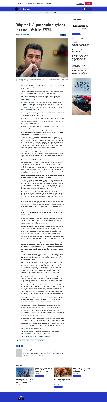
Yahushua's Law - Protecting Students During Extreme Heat (80, 65)
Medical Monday (50, 126)
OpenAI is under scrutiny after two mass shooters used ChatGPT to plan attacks (43, 370)
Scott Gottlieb (31, 99)
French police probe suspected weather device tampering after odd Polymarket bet (24, 381)
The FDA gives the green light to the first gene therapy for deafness (62, 381)
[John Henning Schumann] (19, 353)
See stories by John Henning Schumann (33, 355)
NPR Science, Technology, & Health (27, 340)
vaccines (27, 109)
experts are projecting (56, 85)
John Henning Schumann (25, 34)
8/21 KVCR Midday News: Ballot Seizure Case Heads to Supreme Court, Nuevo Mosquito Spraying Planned (80, 44)
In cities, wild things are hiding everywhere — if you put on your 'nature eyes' (82, 370)
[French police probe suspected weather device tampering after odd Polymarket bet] (25, 372)
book (27, 102)
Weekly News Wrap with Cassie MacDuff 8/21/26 (79, 50)
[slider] (22, 9)
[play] (17, 9)
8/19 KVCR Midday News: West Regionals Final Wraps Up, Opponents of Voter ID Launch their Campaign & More (80, 72)
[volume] (20, 9)
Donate (89, 3)
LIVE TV (81, 3)
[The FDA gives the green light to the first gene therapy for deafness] (63, 372)
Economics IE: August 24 (77, 38)
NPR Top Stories (41, 340)
